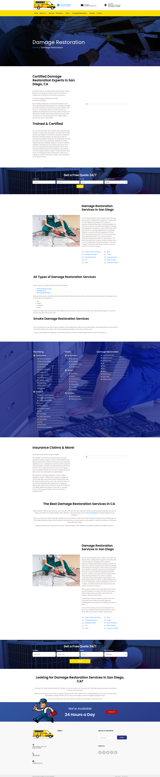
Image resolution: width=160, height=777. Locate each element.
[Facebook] (115, 752)
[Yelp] (111, 752)
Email (82, 179)
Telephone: (60, 179)
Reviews (92, 13)
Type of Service (109, 179)
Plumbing (59, 13)
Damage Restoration (79, 13)
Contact (99, 13)
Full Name (35, 179)
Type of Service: (109, 650)
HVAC (67, 13)
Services (51, 13)
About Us (42, 13)
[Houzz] (108, 752)
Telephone (59, 650)
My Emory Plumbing (40, 776)
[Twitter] (100, 752)
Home (36, 13)
